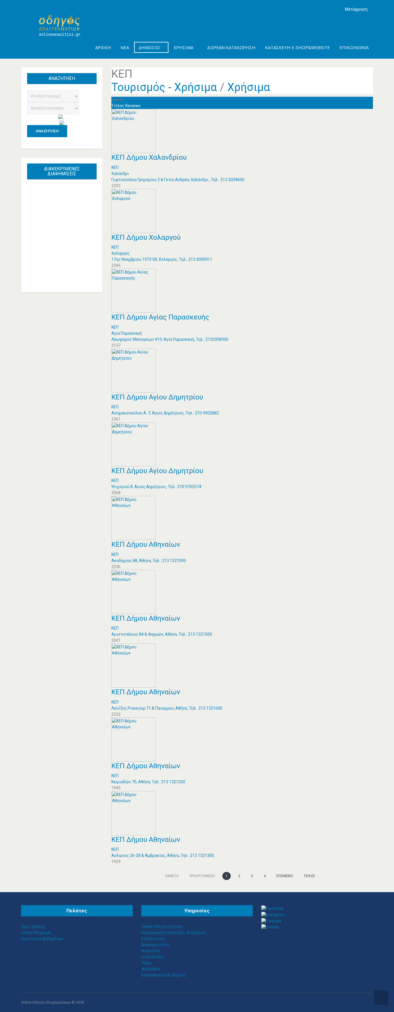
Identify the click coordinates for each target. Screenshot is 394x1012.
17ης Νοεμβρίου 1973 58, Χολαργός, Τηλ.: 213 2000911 (161, 259)
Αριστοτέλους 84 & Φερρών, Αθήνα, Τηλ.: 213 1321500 (161, 634)
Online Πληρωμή (36, 932)
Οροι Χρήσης (33, 926)
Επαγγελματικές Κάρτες (163, 975)
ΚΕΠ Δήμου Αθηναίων (145, 544)
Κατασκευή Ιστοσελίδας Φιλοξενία (173, 932)
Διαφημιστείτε (155, 944)
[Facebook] (272, 908)
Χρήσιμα (248, 87)
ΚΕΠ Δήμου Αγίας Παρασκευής (160, 317)
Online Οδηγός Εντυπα (161, 926)
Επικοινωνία (153, 938)
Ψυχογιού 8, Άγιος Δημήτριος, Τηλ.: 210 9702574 (156, 486)
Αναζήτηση (47, 131)
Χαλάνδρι (120, 173)
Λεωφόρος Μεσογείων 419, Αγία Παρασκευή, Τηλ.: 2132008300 (169, 339)
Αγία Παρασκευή (126, 333)
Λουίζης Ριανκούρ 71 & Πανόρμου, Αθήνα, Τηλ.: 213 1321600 (166, 708)
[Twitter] (270, 927)
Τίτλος (118, 105)
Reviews (132, 105)
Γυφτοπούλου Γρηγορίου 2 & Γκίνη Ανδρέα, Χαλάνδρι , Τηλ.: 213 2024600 (177, 179)
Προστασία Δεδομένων (42, 938)
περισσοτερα (67, 274)
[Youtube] (271, 920)
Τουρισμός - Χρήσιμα (164, 87)
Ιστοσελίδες (152, 957)
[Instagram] (273, 914)
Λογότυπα (150, 950)
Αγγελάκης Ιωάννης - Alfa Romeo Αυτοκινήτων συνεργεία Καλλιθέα (64, 216)
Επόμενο (284, 876)
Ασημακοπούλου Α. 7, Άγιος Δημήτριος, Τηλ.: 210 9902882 (165, 413)
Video (146, 963)
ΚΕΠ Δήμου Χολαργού (146, 237)
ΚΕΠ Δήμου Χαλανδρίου (149, 157)
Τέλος (309, 876)
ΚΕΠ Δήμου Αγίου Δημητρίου (157, 397)
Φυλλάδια (150, 969)
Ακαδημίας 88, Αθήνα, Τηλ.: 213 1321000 (148, 560)
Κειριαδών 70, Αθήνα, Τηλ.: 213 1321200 (148, 782)
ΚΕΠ (115, 167)
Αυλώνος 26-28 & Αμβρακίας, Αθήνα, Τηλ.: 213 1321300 (162, 855)
